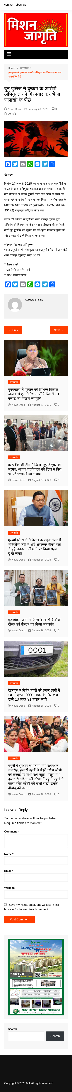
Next (57, 330)
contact (8, 4)
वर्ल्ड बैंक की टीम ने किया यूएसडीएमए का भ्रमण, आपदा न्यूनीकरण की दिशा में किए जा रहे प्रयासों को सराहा (34, 469)
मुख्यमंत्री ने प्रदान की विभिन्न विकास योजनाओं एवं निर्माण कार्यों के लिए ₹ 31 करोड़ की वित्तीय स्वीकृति (33, 394)
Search (12, 1029)
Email (8, 870)
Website (9, 887)
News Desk (14, 108)
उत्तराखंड (12, 113)
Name (8, 854)
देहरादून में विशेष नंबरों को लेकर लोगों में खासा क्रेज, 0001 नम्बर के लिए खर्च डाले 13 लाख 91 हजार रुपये (34, 694)
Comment (11, 831)
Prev (15, 330)
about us (21, 4)
